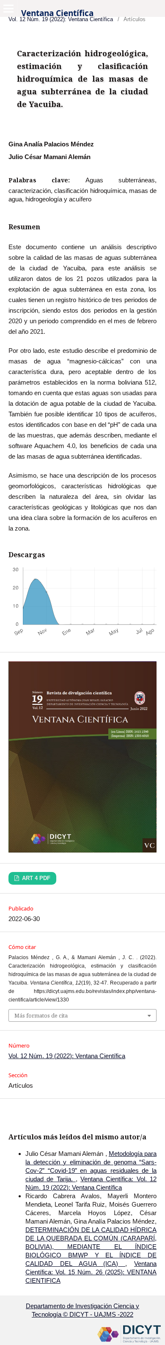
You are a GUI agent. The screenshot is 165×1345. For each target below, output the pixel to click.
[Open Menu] (8, 8)
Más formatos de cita (41, 1015)
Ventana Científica (57, 13)
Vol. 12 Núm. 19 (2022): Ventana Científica (66, 1055)
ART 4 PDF (35, 878)
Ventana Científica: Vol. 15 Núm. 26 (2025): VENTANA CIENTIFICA (91, 1272)
